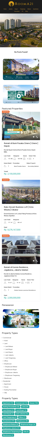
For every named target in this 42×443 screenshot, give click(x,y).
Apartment (7, 384)
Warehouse (8, 378)
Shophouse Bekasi (11, 367)
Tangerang (22, 9)
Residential (6, 381)
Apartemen (35, 9)
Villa (5, 393)
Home (5, 9)
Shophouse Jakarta (11, 372)
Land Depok (9, 352)
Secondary (16, 11)
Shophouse (8, 364)
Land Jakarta (9, 355)
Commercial (7, 338)
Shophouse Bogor (11, 369)
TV (22, 11)
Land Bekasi (9, 346)
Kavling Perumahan (10, 390)
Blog (26, 11)
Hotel (6, 341)
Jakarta (10, 9)
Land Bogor (9, 349)
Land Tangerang (10, 358)
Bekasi (29, 9)
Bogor (16, 9)
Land (5, 343)
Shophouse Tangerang (12, 375)
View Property (21, 134)
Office (6, 361)
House (6, 387)
